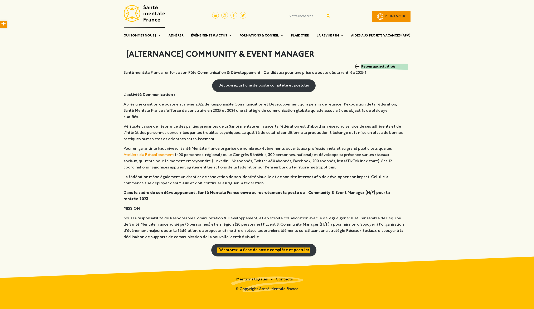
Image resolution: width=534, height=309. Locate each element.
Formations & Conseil (259, 35)
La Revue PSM (328, 35)
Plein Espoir (395, 16)
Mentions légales (252, 279)
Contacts (284, 279)
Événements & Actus (209, 35)
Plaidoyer (300, 35)
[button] (3, 24)
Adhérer (176, 35)
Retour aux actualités (378, 66)
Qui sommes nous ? (139, 35)
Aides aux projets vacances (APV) (381, 35)
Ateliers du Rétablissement (148, 155)
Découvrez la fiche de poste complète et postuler (264, 85)
